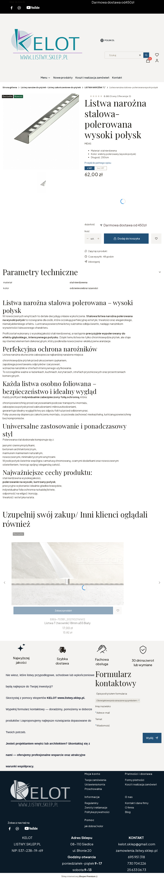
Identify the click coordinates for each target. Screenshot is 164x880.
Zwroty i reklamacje (96, 807)
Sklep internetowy (78, 876)
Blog (128, 812)
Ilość (87, 231)
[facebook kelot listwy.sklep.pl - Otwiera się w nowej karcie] (11, 10)
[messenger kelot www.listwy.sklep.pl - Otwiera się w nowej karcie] (19, 10)
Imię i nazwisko (103, 706)
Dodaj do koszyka (129, 238)
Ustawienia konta (95, 784)
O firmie (129, 807)
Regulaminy (91, 803)
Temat (98, 719)
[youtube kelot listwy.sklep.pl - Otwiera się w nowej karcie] (33, 10)
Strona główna (10, 87)
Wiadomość (103, 725)
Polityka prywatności (97, 812)
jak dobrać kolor (94, 826)
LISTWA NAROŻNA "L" (95, 87)
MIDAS (88, 143)
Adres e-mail (103, 712)
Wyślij (149, 738)
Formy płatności (134, 780)
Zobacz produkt (63, 610)
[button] (146, 55)
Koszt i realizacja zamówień (141, 784)
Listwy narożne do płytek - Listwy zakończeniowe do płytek (51, 87)
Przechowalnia (93, 789)
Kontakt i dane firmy (136, 803)
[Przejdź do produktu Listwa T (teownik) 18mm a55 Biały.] (68, 573)
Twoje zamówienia (95, 780)
